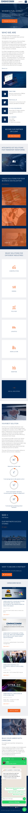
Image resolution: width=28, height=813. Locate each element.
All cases (4, 527)
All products (5, 184)
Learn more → (6, 614)
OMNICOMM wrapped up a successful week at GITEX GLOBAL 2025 (13, 666)
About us (4, 68)
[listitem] (14, 593)
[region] (14, 14)
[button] (3, 162)
